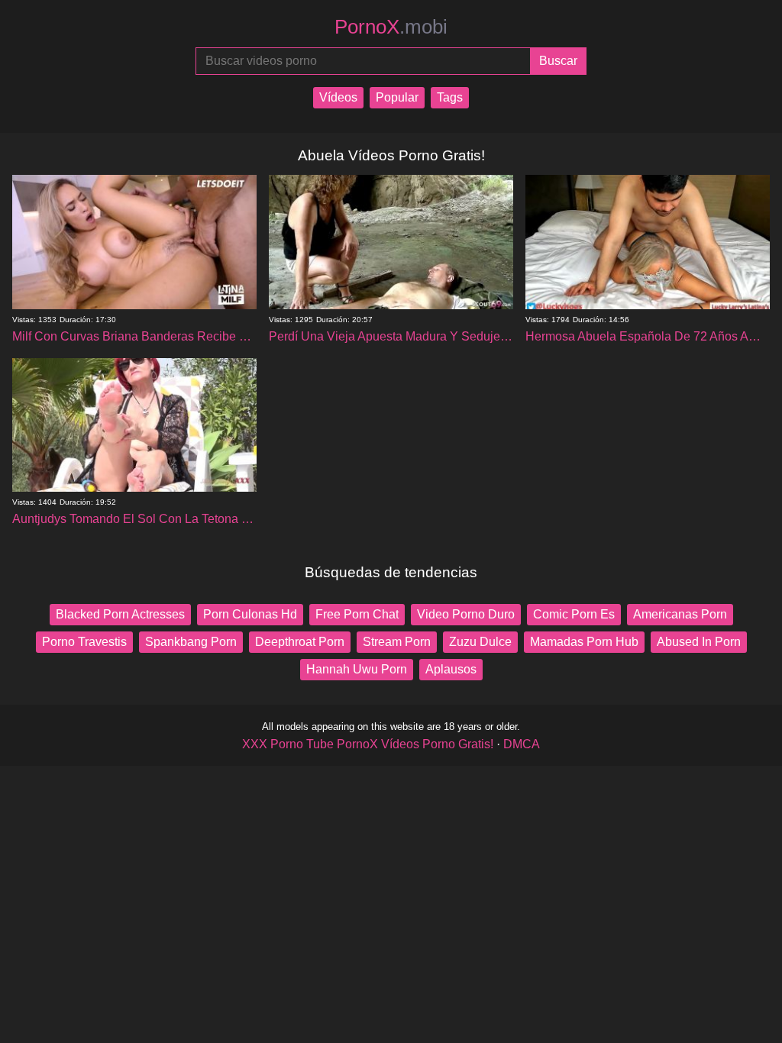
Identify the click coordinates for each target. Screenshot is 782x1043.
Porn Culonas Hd (250, 614)
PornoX (391, 26)
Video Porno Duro (466, 614)
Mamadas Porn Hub (584, 641)
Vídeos (338, 97)
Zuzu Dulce (480, 641)
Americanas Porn (680, 614)
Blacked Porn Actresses (120, 614)
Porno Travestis (84, 641)
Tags (450, 97)
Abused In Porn (699, 641)
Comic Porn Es (574, 614)
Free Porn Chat (357, 614)
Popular (397, 97)
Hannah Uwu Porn (356, 669)
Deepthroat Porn (299, 641)
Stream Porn (397, 641)
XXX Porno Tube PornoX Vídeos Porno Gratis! (367, 744)
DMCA (521, 744)
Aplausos (451, 669)
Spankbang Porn (191, 641)
